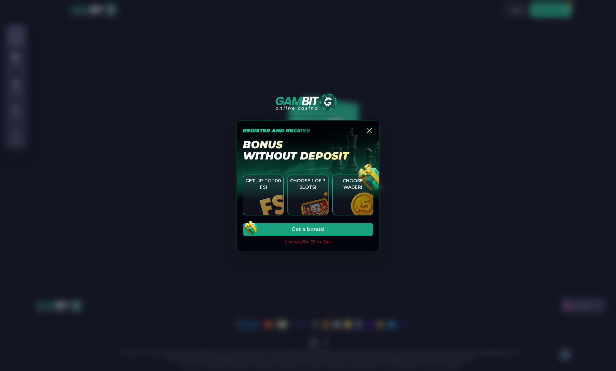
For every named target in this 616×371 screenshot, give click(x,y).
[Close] (369, 130)
